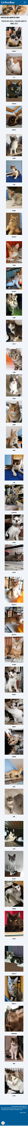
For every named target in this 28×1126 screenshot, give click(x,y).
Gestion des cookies (14, 1124)
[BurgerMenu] (25, 2)
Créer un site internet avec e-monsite (14, 1117)
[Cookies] (3, 1123)
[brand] (8, 2)
